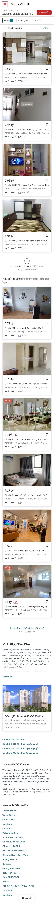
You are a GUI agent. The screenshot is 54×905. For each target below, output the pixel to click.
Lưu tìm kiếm (44, 12)
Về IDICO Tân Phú (16, 644)
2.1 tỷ (8, 602)
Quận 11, (44, 332)
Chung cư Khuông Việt (13, 842)
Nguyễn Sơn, (21, 443)
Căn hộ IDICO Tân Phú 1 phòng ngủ (20, 744)
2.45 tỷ (9, 125)
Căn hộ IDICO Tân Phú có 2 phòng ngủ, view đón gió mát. (27, 185)
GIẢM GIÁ (8, 401)
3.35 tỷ (9, 490)
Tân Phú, (41, 78)
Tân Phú (40, 628)
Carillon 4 (7, 829)
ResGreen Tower (10, 873)
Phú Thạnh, (32, 443)
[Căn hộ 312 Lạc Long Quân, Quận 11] (27, 319)
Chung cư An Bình (11, 846)
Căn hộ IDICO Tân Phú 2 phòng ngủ (20, 749)
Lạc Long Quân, (23, 332)
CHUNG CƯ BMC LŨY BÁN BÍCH (18, 886)
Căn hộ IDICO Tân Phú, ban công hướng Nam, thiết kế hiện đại (27, 241)
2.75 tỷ (9, 323)
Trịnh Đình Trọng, (23, 610)
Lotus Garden (9, 811)
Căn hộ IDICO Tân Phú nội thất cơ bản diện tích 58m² (27, 74)
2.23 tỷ (9, 379)
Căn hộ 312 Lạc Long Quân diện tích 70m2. (24, 328)
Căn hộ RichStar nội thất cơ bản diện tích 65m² (26, 495)
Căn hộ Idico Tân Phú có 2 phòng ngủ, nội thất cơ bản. (27, 130)
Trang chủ (15, 628)
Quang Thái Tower (11, 869)
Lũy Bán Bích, (21, 78)
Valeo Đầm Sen (10, 833)
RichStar (6, 864)
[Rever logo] (5, 4)
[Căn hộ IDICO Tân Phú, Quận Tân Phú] (27, 176)
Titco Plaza (7, 891)
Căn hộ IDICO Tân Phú (13, 740)
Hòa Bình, (20, 499)
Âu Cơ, (19, 555)
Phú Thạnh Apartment (13, 851)
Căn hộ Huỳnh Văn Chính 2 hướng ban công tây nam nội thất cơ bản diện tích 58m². (27, 607)
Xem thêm (7, 677)
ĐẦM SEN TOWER (11, 877)
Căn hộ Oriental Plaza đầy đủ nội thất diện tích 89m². (27, 551)
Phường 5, (35, 332)
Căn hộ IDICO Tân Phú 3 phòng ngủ (20, 753)
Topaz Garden (9, 815)
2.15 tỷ (9, 69)
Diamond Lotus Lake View (15, 855)
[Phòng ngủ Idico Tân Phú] (27, 232)
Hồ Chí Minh (46, 499)
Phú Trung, (36, 388)
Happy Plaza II (9, 860)
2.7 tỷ (8, 435)
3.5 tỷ (8, 546)
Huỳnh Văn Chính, (23, 388)
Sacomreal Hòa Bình (12, 838)
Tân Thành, (27, 555)
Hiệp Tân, (29, 499)
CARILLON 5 (8, 820)
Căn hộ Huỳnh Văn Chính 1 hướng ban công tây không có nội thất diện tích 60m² (27, 384)
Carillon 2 (7, 824)
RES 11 (5, 882)
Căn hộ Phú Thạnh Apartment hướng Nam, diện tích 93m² (27, 440)
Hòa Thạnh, (33, 78)
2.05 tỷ (9, 180)
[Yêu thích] (47, 69)
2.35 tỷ (9, 236)
